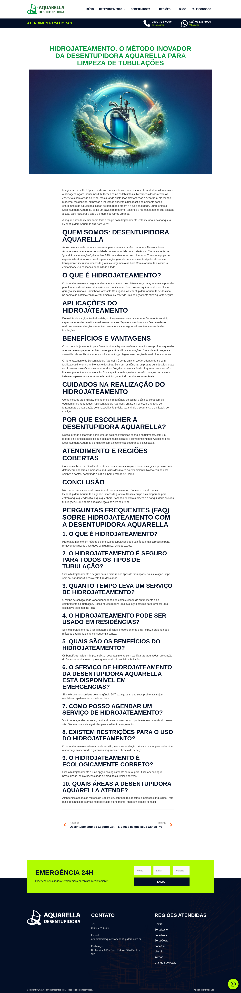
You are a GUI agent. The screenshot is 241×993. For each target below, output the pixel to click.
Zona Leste (161, 929)
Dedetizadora (141, 9)
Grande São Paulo (165, 962)
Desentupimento (110, 9)
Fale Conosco (201, 9)
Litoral (158, 951)
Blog (182, 9)
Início (90, 9)
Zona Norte (161, 935)
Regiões (165, 9)
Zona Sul (160, 946)
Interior (159, 957)
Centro (158, 924)
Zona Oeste (161, 940)
